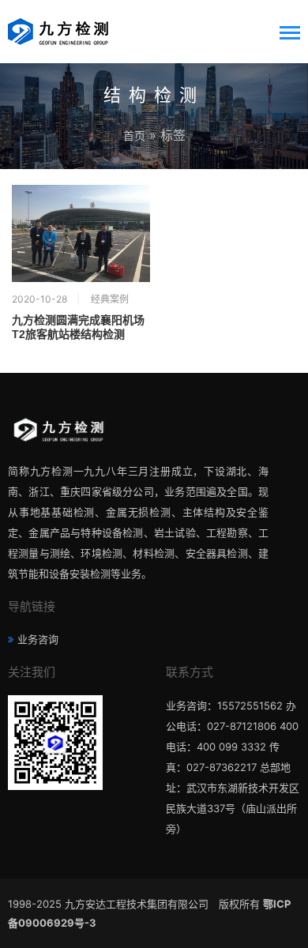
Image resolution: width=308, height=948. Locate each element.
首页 (134, 135)
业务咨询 (37, 639)
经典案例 (110, 299)
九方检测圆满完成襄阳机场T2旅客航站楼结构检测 (78, 327)
